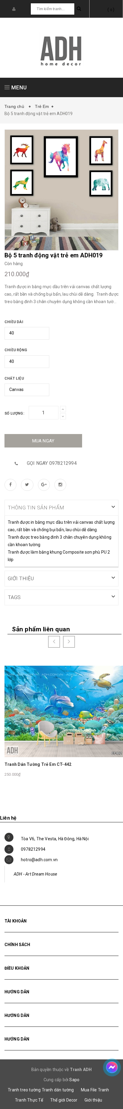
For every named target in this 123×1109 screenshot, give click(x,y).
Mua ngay (43, 441)
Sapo (74, 1079)
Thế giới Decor (64, 1100)
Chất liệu (14, 378)
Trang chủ (15, 106)
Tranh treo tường (24, 1089)
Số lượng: (14, 413)
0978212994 (33, 849)
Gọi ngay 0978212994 (52, 463)
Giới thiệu (93, 1100)
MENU (18, 87)
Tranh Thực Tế (29, 1100)
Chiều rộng (15, 350)
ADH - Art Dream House (35, 874)
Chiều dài (13, 322)
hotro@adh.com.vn (39, 859)
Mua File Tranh (95, 1089)
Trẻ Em (42, 106)
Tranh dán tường (58, 1089)
